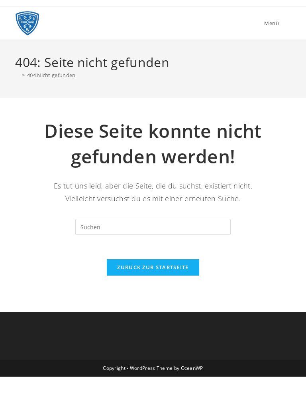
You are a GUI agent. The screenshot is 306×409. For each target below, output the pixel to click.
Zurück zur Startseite (152, 267)
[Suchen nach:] (285, 23)
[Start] (17, 75)
